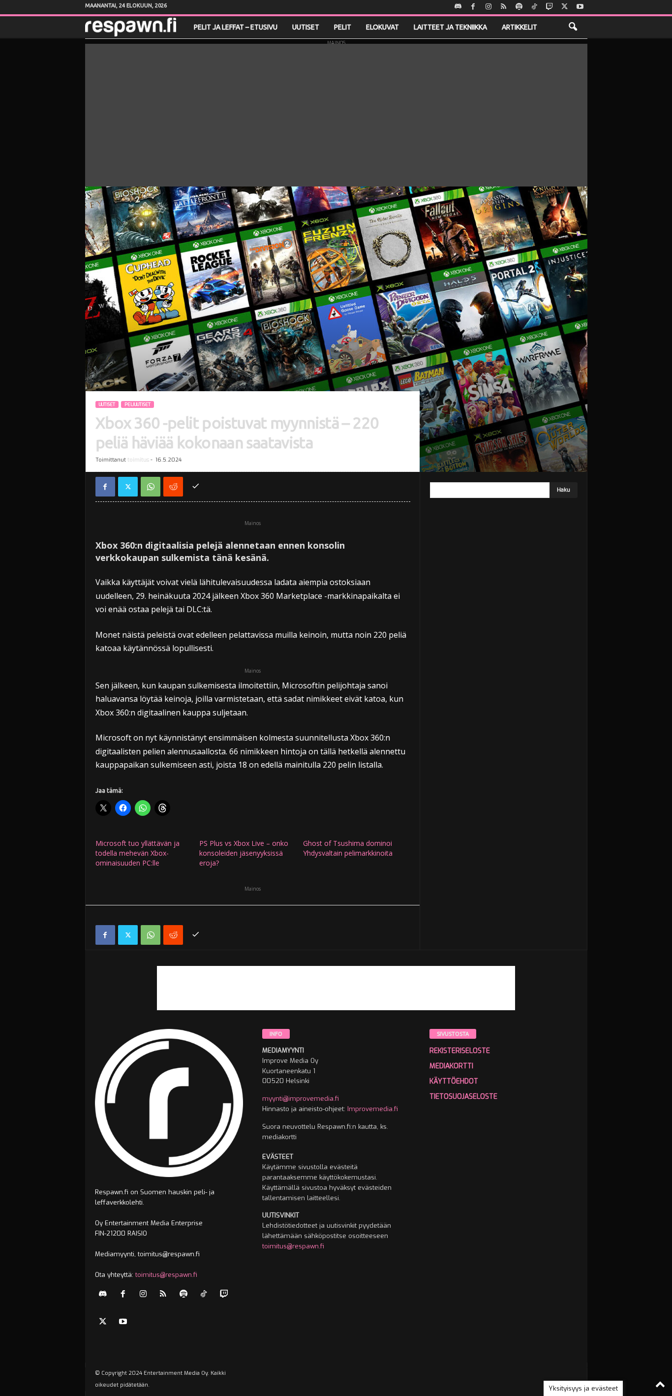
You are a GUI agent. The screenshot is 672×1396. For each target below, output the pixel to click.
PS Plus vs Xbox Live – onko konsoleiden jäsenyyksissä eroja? (243, 853)
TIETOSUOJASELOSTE (463, 1096)
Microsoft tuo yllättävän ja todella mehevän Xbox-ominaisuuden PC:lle (137, 853)
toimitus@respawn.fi (166, 1275)
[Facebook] (473, 7)
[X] (565, 7)
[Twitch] (549, 7)
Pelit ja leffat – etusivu (235, 27)
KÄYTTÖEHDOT (453, 1081)
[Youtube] (580, 7)
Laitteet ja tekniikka (450, 27)
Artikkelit (519, 27)
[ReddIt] (173, 486)
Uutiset (305, 27)
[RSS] (504, 7)
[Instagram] (488, 7)
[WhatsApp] (150, 486)
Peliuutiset (137, 404)
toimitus (138, 460)
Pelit (342, 27)
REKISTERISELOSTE (459, 1050)
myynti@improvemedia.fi (300, 1098)
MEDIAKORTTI (451, 1066)
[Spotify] (519, 7)
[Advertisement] (336, 113)
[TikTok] (534, 7)
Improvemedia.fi (372, 1109)
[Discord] (458, 7)
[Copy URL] (196, 486)
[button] (572, 27)
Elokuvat (382, 27)
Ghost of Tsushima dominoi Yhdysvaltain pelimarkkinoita (348, 848)
